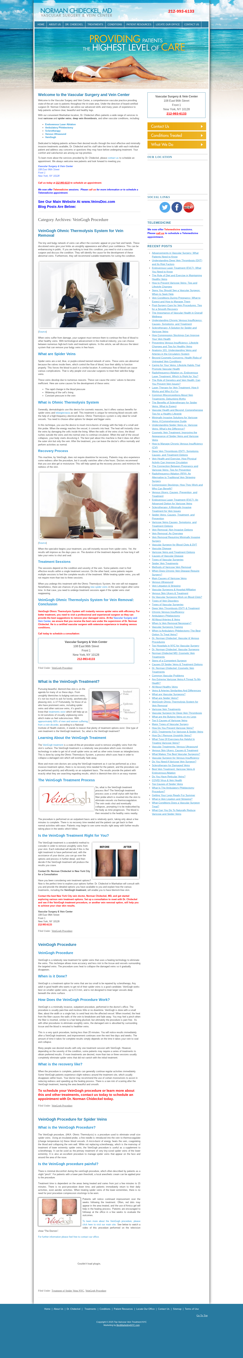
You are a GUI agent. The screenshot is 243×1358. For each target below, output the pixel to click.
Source (42, 331)
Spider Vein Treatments (165, 563)
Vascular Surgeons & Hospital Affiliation (174, 589)
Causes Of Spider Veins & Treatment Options (177, 664)
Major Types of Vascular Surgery (170, 724)
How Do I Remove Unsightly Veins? (172, 735)
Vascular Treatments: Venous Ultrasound (175, 746)
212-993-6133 (181, 11)
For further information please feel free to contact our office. (68, 1236)
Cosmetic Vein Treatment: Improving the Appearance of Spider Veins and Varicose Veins (175, 436)
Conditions (115, 24)
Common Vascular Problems (168, 675)
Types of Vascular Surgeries (167, 559)
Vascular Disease (161, 548)
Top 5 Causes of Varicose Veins (169, 720)
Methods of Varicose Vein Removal (171, 567)
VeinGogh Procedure (62, 668)
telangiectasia (63, 412)
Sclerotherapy (52, 130)
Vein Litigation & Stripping (166, 585)
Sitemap (177, 1309)
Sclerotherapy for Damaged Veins (171, 765)
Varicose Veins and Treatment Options (173, 552)
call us (92, 189)
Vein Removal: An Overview (167, 533)
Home (41, 24)
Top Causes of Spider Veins (167, 784)
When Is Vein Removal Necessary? (171, 623)
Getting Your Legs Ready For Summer (173, 795)
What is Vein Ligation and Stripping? (172, 799)
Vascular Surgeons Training (167, 626)
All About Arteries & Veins (166, 619)
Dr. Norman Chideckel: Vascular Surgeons (175, 649)
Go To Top (202, 1315)
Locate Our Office (168, 24)
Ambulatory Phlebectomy (59, 127)
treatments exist (57, 711)
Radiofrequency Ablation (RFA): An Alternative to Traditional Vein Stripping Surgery (173, 477)
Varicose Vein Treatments (166, 709)
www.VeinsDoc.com (98, 202)
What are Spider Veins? (165, 698)
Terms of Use (192, 1309)
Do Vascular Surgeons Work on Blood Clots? (177, 597)
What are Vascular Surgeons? (169, 694)
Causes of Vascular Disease (167, 555)
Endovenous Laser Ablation (60, 124)
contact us (113, 158)
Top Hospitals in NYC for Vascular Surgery (175, 645)
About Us (55, 24)
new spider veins (99, 587)
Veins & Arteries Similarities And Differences (176, 690)
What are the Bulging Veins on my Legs (174, 716)
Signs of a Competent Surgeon (169, 660)
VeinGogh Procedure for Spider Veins (72, 1119)
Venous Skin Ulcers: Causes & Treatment (175, 750)
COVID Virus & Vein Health (167, 780)
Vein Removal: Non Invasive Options (172, 529)
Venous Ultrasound (55, 134)
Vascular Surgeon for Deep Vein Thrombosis (177, 713)
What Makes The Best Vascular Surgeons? (176, 754)
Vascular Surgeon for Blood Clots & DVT (174, 544)
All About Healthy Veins (165, 686)
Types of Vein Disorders (165, 600)
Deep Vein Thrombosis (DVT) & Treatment (176, 608)
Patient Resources (138, 24)
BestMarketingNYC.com (128, 1325)
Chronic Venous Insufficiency (168, 612)
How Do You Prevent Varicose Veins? (173, 727)
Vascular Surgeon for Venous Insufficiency (175, 757)
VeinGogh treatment (53, 745)
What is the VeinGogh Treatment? (68, 681)
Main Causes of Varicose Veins (169, 578)
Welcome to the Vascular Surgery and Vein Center (84, 94)
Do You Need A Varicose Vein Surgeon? (174, 761)
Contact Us (191, 24)
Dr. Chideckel (74, 24)
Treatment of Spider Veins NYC (68, 1290)
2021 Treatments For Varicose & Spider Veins (177, 731)
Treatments (95, 24)
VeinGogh (51, 137)
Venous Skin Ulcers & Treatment (170, 593)
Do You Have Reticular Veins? (169, 776)
